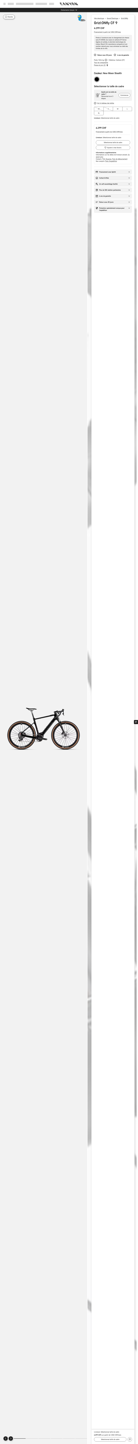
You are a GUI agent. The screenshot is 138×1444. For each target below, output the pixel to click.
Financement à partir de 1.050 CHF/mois (107, 32)
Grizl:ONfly (124, 18)
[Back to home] (69, 4)
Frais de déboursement (119, 159)
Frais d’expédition (111, 161)
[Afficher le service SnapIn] (136, 722)
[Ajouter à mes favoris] (130, 1439)
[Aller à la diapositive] (32, 1438)
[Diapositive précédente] (5, 1438)
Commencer (124, 95)
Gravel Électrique (112, 18)
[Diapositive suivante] (11, 1438)
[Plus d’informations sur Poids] (106, 60)
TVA (103, 159)
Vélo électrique (99, 18)
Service (51, 4)
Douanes (109, 159)
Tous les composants (101, 63)
